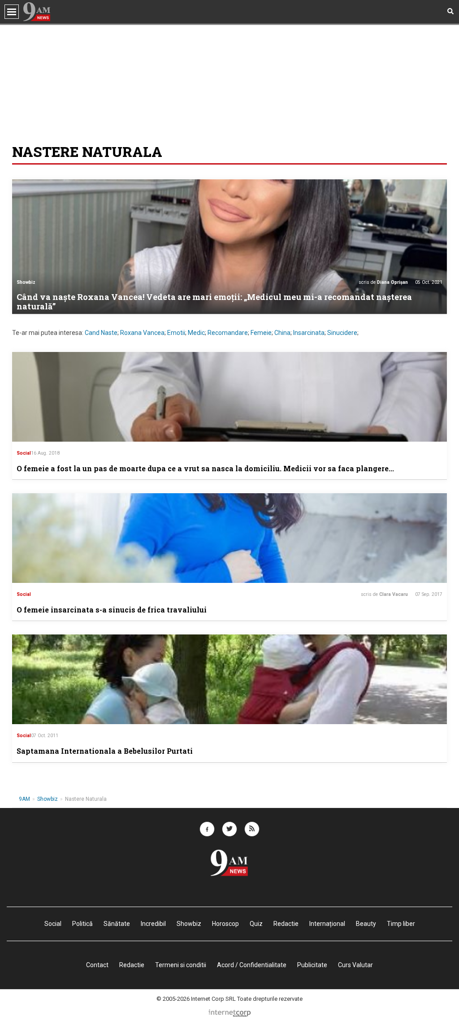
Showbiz (26, 282)
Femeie (261, 332)
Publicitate (312, 965)
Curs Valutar (355, 965)
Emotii (176, 332)
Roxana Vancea (142, 332)
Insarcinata (309, 332)
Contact (97, 965)
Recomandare (228, 332)
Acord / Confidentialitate (251, 965)
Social (24, 453)
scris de (383, 282)
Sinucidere (342, 332)
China (282, 332)
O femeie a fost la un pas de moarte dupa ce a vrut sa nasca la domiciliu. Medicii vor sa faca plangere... (205, 468)
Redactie (131, 965)
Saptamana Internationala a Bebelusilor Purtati (105, 751)
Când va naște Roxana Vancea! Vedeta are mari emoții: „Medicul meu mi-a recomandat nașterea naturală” (214, 301)
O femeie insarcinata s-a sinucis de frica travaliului (112, 609)
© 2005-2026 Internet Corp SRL (196, 998)
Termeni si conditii (180, 965)
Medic (196, 332)
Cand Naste (101, 332)
